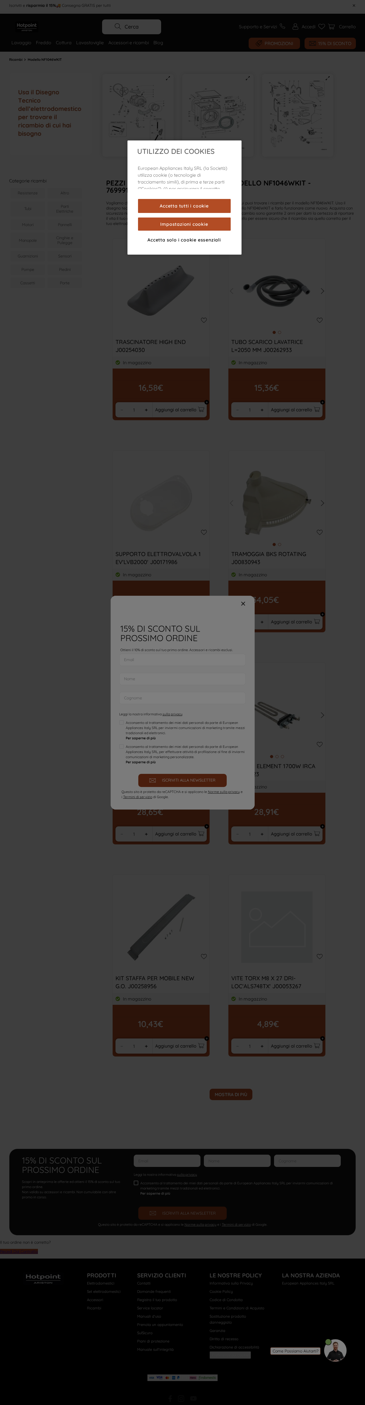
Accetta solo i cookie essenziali (184, 240)
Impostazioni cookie (184, 224)
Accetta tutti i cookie (184, 206)
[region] (184, 197)
